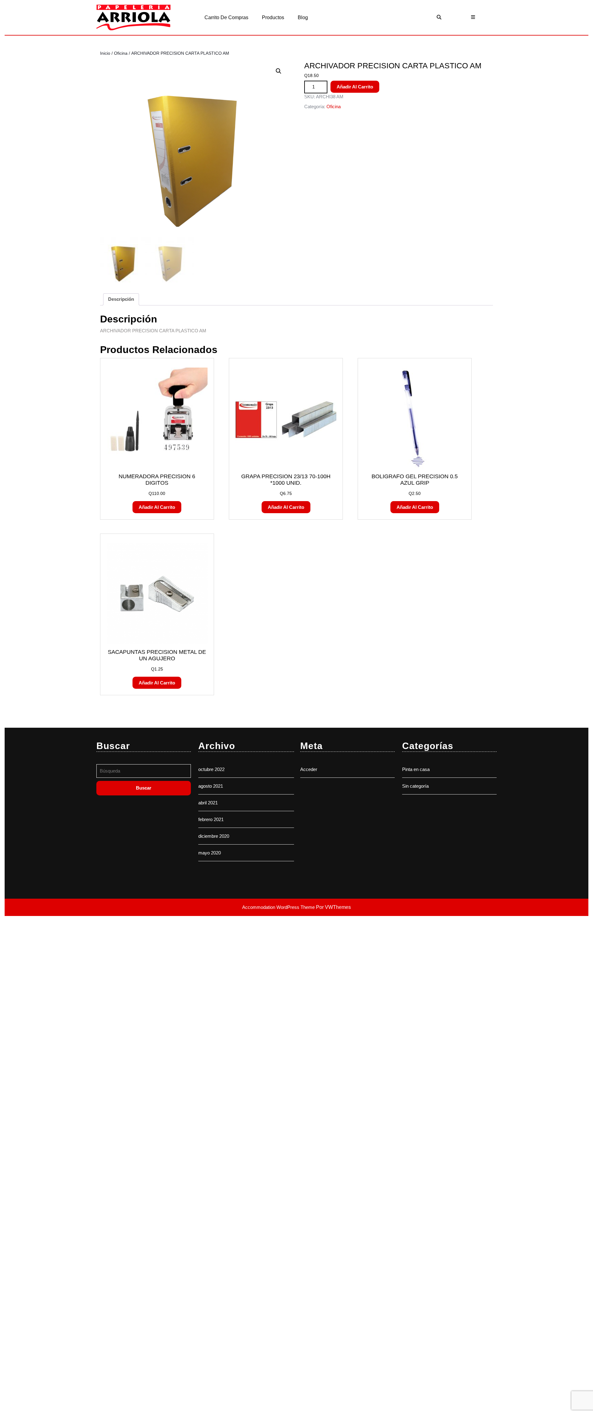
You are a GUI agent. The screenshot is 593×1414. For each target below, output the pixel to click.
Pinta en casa (416, 769)
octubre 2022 (211, 769)
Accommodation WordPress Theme (279, 907)
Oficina (121, 53)
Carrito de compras (226, 17)
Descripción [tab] (121, 299)
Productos (273, 17)
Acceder (308, 769)
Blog (303, 17)
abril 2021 (208, 802)
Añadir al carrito (355, 86)
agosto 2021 (210, 786)
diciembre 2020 (213, 836)
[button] (278, 71)
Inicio (105, 53)
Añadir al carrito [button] (157, 507)
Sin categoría (415, 786)
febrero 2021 (211, 819)
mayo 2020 (209, 852)
